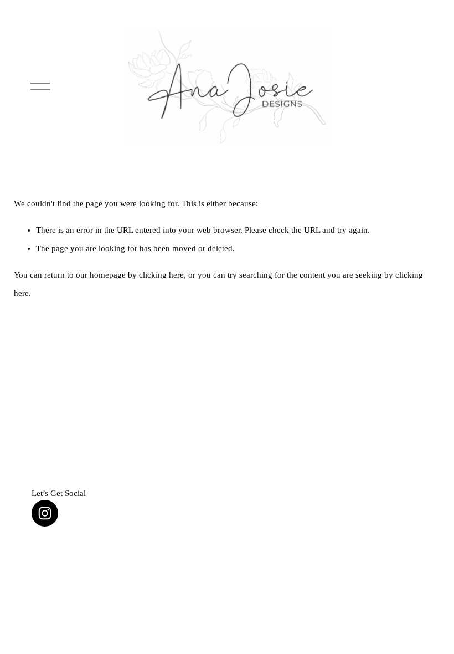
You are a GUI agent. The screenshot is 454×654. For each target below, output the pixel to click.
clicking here (161, 274)
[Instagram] (45, 513)
